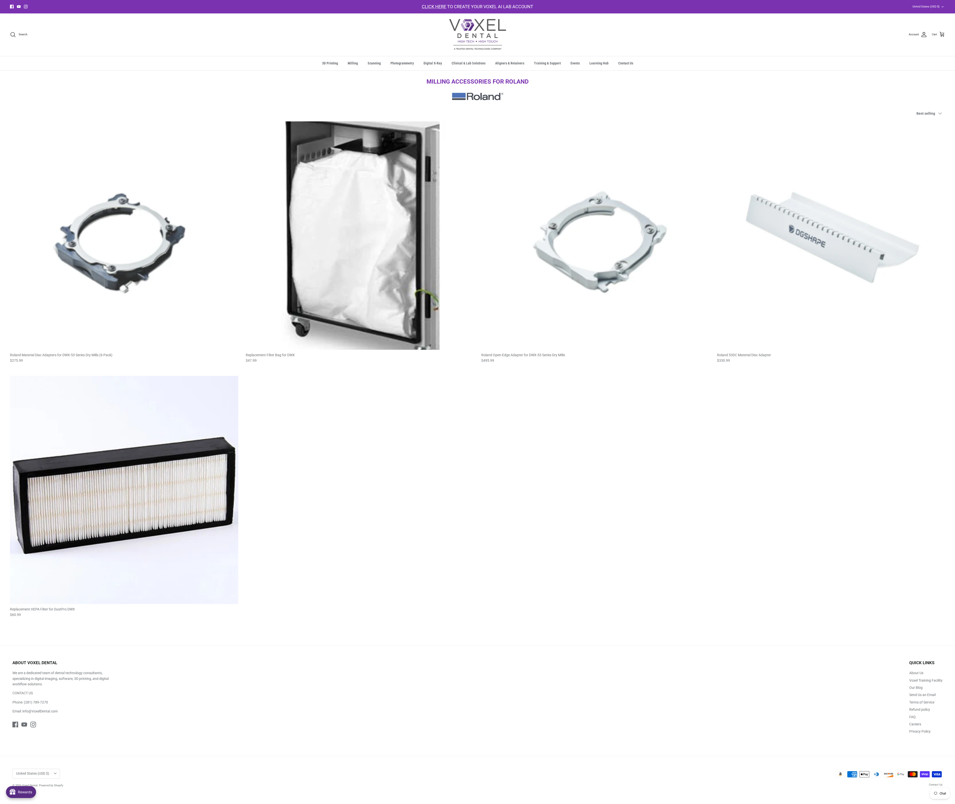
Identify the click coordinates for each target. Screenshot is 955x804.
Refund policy (919, 709)
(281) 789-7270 (36, 702)
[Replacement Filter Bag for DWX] (360, 235)
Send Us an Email (922, 695)
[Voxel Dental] (477, 34)
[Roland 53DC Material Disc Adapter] (831, 235)
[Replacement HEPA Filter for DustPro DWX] (124, 490)
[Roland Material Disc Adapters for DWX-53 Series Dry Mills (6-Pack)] (124, 235)
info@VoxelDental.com (40, 711)
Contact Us (625, 63)
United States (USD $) (926, 6)
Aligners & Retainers (509, 63)
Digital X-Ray (433, 63)
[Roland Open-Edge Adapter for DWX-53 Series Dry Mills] (595, 235)
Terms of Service (921, 702)
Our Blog (916, 688)
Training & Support (547, 63)
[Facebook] (12, 6)
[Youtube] (19, 6)
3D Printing (330, 63)
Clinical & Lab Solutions (468, 63)
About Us (916, 673)
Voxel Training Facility (926, 680)
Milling (353, 63)
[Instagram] (26, 6)
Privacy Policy (920, 731)
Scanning (374, 63)
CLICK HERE (434, 6)
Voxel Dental (30, 785)
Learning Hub (599, 63)
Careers (915, 724)
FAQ (912, 717)
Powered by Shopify (51, 785)
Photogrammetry (402, 63)
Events (575, 63)
